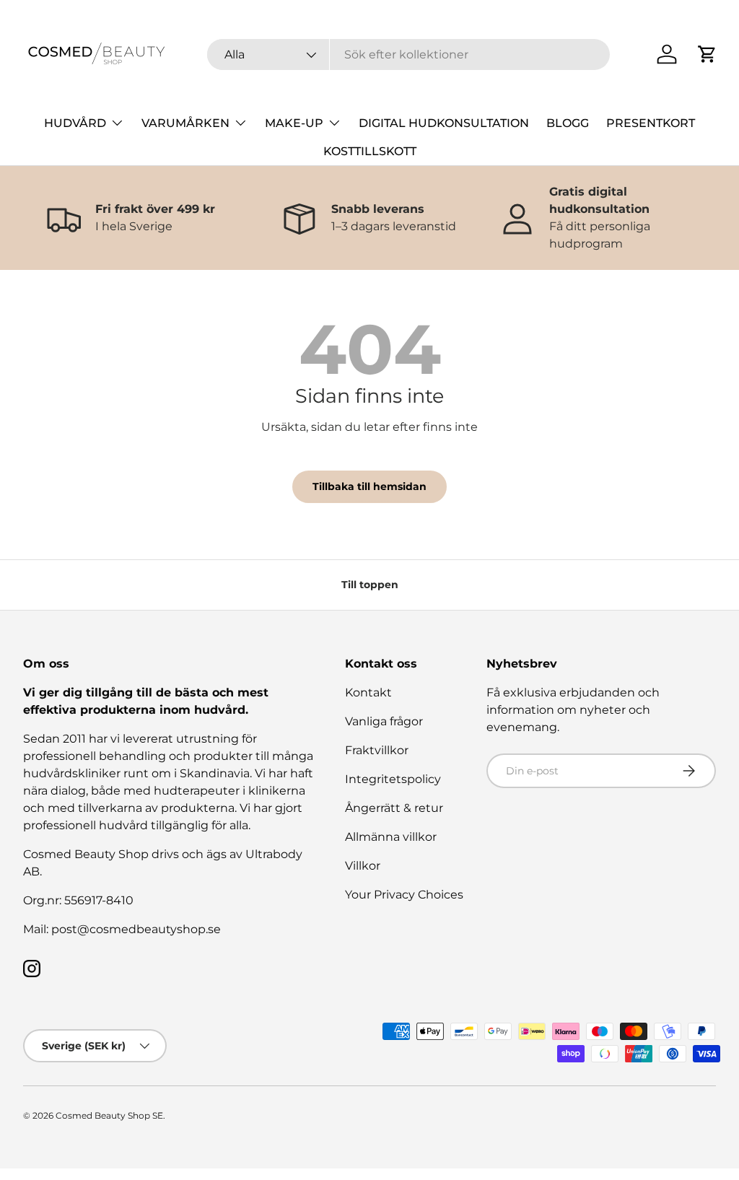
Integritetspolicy (393, 779)
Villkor (362, 866)
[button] (707, 54)
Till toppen (369, 584)
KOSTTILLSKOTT (369, 151)
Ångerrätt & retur (394, 808)
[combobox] (408, 54)
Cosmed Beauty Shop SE (109, 1115)
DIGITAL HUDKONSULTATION (444, 123)
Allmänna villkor (391, 837)
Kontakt (368, 692)
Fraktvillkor (376, 750)
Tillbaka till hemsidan (369, 486)
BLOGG (567, 123)
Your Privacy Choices (404, 894)
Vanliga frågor (384, 721)
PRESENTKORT (650, 123)
